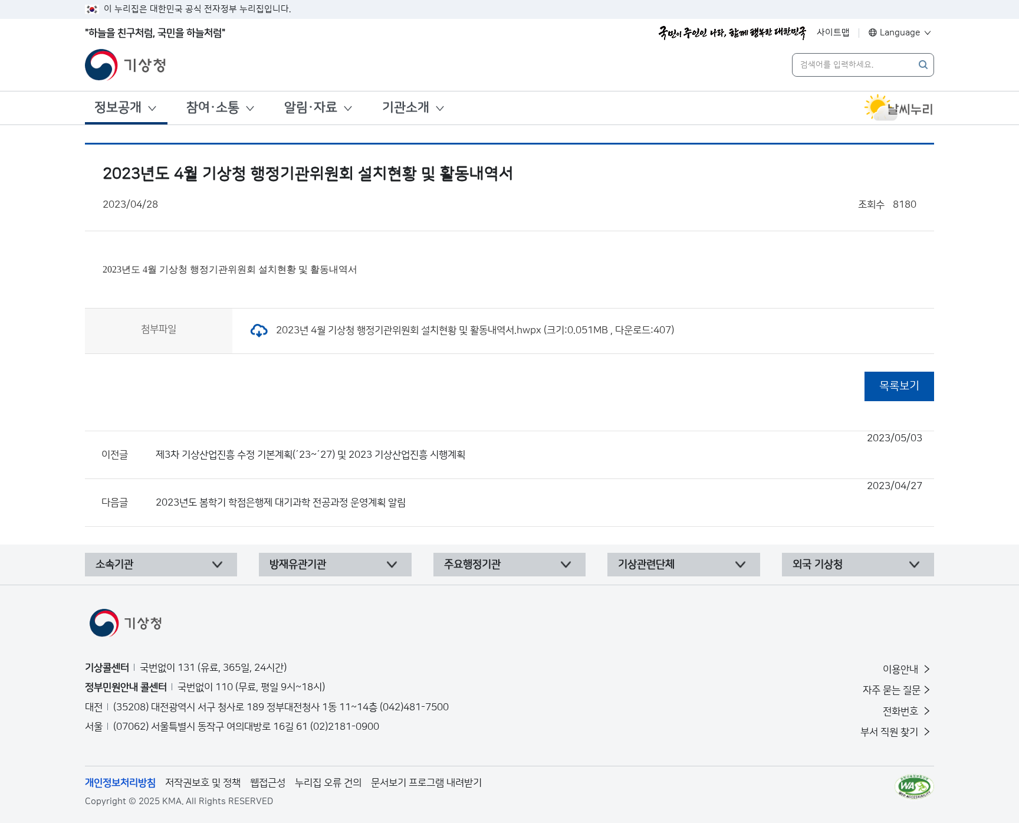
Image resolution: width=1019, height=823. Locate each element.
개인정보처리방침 (120, 783)
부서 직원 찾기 (890, 732)
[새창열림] (898, 107)
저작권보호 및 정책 (203, 783)
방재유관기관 (297, 564)
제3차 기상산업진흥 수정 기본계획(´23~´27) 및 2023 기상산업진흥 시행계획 (539, 446)
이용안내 (902, 669)
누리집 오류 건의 (328, 783)
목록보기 (899, 386)
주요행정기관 (472, 564)
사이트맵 (833, 33)
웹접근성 (267, 783)
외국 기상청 (818, 564)
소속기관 (114, 564)
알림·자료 (310, 107)
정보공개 (118, 107)
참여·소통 (212, 107)
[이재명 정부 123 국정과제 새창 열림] (732, 33)
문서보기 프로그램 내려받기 (426, 783)
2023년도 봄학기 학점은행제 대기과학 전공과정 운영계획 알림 (539, 494)
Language (900, 33)
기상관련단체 (646, 564)
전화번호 (902, 711)
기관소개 (405, 107)
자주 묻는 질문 (892, 690)
